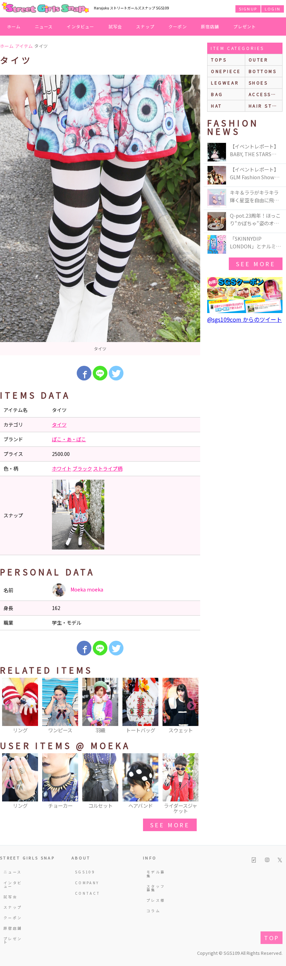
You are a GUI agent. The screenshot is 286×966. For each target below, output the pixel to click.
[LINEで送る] (100, 373)
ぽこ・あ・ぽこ (69, 439)
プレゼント (244, 26)
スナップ (145, 26)
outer (259, 60)
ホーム (14, 26)
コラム (153, 910)
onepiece (226, 71)
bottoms (263, 71)
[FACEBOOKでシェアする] (84, 373)
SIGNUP (248, 9)
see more (170, 825)
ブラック (82, 468)
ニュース (44, 26)
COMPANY (86, 882)
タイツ (59, 424)
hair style (266, 106)
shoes (258, 83)
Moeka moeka (86, 589)
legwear (225, 83)
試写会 (115, 26)
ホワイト (62, 468)
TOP (271, 938)
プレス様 (155, 900)
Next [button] (191, 706)
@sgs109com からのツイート (244, 319)
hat (216, 106)
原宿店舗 (210, 26)
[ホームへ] (45, 8)
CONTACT (86, 893)
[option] (100, 215)
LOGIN (272, 9)
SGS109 (85, 871)
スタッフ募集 (155, 888)
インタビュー (80, 26)
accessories (266, 94)
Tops (219, 60)
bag (217, 94)
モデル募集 (155, 873)
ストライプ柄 (107, 468)
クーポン (177, 26)
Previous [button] (8, 706)
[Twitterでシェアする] (116, 373)
